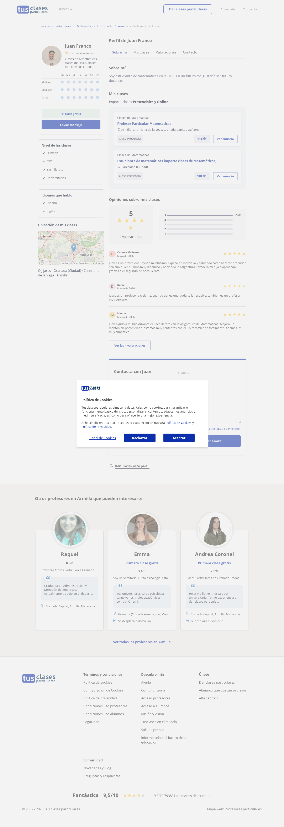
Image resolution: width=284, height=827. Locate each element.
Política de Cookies (178, 423)
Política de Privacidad (96, 427)
